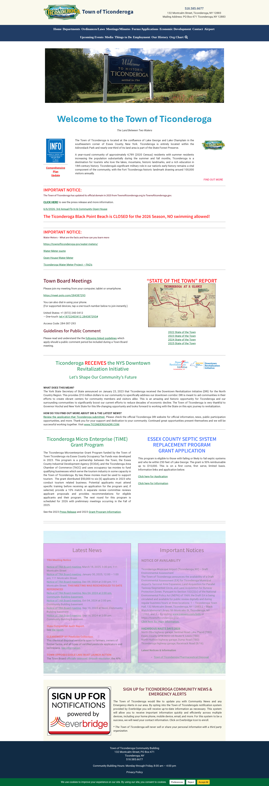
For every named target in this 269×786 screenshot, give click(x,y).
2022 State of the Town (182, 332)
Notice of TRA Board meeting (64, 566)
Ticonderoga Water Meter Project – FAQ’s (67, 264)
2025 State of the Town (182, 343)
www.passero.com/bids (186, 614)
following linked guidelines (101, 338)
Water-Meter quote (54, 250)
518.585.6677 (194, 8)
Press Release (68, 511)
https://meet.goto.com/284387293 (64, 295)
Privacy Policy (134, 772)
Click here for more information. (160, 621)
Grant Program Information (105, 511)
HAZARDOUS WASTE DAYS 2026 (160, 628)
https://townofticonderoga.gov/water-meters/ (70, 244)
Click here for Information (153, 483)
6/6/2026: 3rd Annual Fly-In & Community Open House (75, 209)
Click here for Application (153, 476)
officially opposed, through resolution (88, 658)
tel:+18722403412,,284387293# (78, 316)
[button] (186, 37)
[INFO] (55, 139)
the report (57, 629)
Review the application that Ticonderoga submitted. (74, 416)
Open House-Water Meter (58, 257)
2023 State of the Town (182, 335)
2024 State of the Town (182, 339)
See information (70, 647)
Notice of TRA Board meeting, (64, 574)
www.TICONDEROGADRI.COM (101, 424)
